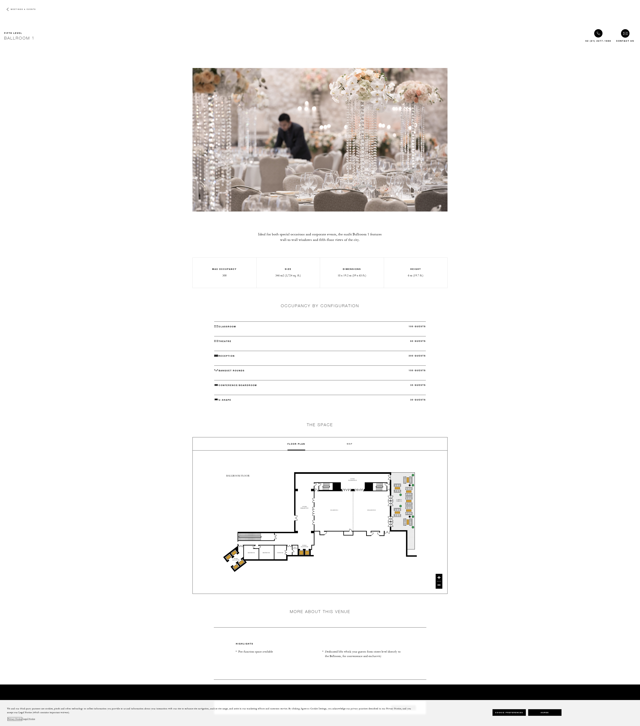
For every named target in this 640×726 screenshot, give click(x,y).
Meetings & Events (23, 9)
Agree (545, 713)
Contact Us (625, 41)
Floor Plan (296, 443)
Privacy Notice (15, 719)
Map (349, 443)
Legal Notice (29, 719)
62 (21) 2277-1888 (598, 41)
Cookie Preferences (509, 713)
